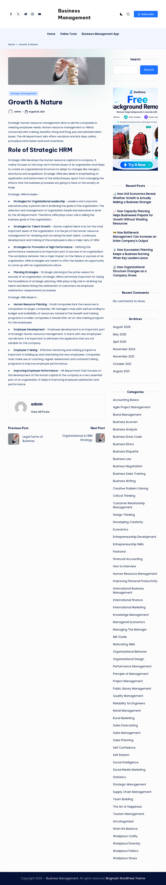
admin (37, 404)
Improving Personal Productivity (135, 581)
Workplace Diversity (126, 843)
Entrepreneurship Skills (128, 544)
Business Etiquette (125, 451)
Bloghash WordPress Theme (125, 878)
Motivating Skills (124, 644)
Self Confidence (124, 748)
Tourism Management (128, 814)
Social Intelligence (126, 762)
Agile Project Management (131, 407)
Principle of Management (130, 674)
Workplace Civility (125, 836)
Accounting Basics (126, 400)
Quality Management (128, 696)
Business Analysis (125, 429)
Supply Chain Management (132, 792)
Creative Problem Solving (130, 488)
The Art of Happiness (127, 807)
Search (135, 59)
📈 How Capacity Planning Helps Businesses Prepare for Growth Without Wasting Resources (133, 217)
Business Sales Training (129, 474)
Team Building (123, 799)
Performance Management (132, 666)
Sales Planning (123, 740)
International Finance (128, 600)
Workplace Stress (125, 858)
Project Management (128, 681)
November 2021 (123, 356)
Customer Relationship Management (129, 505)
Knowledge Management (131, 615)
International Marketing (129, 607)
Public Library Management (132, 689)
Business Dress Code (127, 437)
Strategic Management (23, 93)
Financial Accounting (127, 559)
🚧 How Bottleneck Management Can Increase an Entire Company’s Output (134, 237)
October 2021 (122, 364)
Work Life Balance (125, 829)
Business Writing (124, 481)
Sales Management (127, 733)
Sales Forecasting (125, 725)
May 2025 (119, 334)
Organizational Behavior (130, 652)
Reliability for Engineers (129, 703)
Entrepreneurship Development (134, 537)
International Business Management (128, 591)
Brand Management (127, 415)
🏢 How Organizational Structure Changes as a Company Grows (130, 271)
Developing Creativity (128, 522)
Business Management (74, 14)
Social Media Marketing (129, 770)
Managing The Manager (130, 630)
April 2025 (119, 342)
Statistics (119, 777)
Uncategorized (123, 821)
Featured (119, 552)
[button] (146, 14)
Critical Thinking (124, 496)
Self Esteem (121, 755)
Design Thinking (124, 515)
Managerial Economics (129, 622)
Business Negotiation (127, 466)
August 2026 (121, 327)
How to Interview (124, 566)
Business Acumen (125, 422)
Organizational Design (128, 659)
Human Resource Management (135, 574)
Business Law (122, 459)
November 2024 (124, 349)
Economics (120, 529)
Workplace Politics (125, 851)
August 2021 (121, 371)
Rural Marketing (124, 718)
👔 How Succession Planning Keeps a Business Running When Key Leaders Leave (133, 254)
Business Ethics (123, 444)
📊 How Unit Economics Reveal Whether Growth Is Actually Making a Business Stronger (134, 198)
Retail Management (127, 711)
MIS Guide (120, 637)
